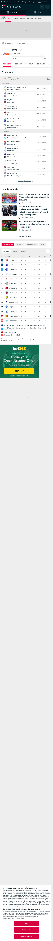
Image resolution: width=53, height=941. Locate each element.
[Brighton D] (6, 306)
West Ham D (13, 293)
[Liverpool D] (6, 279)
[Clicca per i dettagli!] (25, 88)
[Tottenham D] (6, 302)
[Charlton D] (6, 288)
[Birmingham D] (6, 274)
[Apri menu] (47, 7)
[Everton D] (6, 265)
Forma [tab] (20, 244)
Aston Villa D (13, 297)
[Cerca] (42, 7)
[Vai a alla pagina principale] (13, 6)
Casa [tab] (15, 251)
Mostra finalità (26, 936)
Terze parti (22, 906)
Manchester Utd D (13, 316)
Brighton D (13, 307)
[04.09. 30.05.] (30, 56)
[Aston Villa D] (6, 297)
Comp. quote (20, 64)
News (31, 64)
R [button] (39, 256)
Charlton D (13, 288)
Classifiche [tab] (8, 244)
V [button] (25, 256)
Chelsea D (13, 269)
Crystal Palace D (13, 311)
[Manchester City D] (6, 283)
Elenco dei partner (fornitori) (13, 919)
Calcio (8, 43)
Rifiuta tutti (26, 930)
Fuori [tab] (23, 251)
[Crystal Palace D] (6, 311)
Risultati (41, 64)
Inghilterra (22, 43)
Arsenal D (12, 260)
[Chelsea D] (6, 269)
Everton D (12, 265)
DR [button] (45, 256)
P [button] (50, 256)
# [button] (1, 256)
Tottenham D (13, 302)
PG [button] (22, 256)
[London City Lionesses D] (6, 320)
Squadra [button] (8, 256)
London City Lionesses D (13, 321)
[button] (48, 56)
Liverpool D (13, 279)
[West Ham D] (6, 292)
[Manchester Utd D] (6, 316)
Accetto (27, 923)
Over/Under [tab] (32, 244)
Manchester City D (13, 283)
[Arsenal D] (6, 260)
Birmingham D (13, 274)
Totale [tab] (6, 251)
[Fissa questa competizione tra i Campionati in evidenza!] (21, 50)
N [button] (29, 256)
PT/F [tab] (42, 244)
